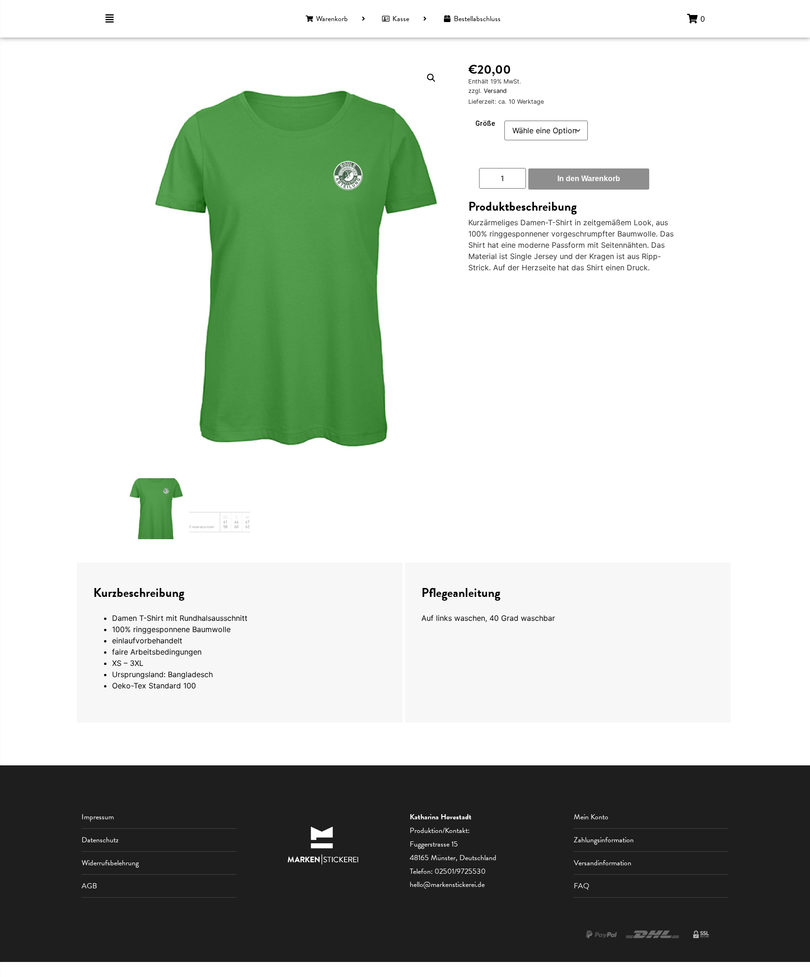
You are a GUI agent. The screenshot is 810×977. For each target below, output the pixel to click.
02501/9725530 (460, 871)
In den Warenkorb (588, 179)
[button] (431, 77)
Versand (495, 90)
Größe (485, 124)
